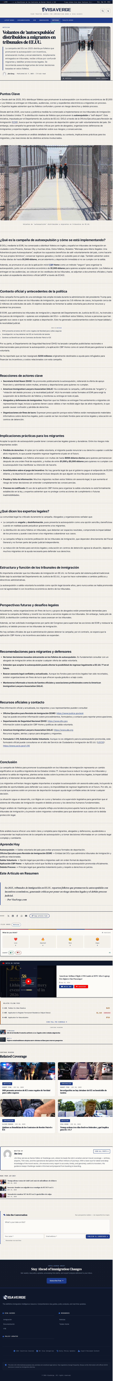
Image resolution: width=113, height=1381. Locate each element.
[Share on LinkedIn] (13, 916)
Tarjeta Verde (67, 20)
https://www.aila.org (63, 730)
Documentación (24, 20)
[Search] (103, 11)
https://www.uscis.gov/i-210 (16, 746)
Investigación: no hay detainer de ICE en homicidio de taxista (83, 1091)
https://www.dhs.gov (58, 721)
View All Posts (101, 1151)
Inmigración (44, 20)
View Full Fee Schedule (55, 1022)
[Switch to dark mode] (108, 11)
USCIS (100, 742)
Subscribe (82, 986)
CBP (51, 265)
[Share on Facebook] (17, 916)
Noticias (55, 20)
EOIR (14, 122)
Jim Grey (11, 74)
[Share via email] (26, 916)
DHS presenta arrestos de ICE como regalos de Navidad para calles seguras (26, 1091)
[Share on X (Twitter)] (8, 916)
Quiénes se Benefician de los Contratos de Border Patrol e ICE (27, 1128)
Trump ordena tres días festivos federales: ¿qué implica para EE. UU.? (55, 2)
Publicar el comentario (97, 1236)
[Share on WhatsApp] (22, 916)
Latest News (9, 20)
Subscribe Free (55, 1281)
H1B (34, 20)
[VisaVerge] (56, 9)
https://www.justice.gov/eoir (70, 713)
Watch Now (67, 986)
